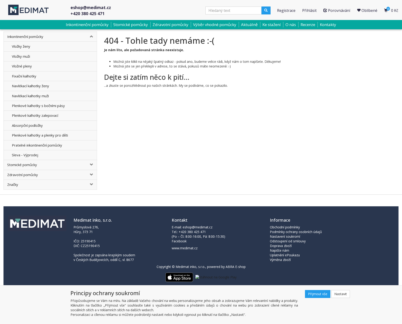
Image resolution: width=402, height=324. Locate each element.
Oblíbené (369, 10)
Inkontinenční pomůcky (87, 24)
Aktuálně (249, 24)
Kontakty (328, 24)
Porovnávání (338, 10)
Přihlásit (309, 10)
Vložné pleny (22, 66)
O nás (290, 24)
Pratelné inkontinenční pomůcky (37, 145)
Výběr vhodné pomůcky (214, 24)
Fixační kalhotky (24, 76)
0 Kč (392, 10)
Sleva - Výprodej (25, 155)
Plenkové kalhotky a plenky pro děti (40, 135)
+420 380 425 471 (87, 13)
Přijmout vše (317, 294)
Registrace (286, 10)
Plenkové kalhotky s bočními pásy (38, 105)
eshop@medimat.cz (90, 7)
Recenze (308, 24)
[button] (89, 36)
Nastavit (340, 294)
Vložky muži (21, 56)
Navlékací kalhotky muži (30, 96)
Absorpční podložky (27, 125)
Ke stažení (271, 24)
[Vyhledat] (266, 10)
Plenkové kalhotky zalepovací (35, 115)
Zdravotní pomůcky (170, 24)
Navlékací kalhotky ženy (30, 86)
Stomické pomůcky (130, 24)
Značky (12, 184)
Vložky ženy (21, 46)
